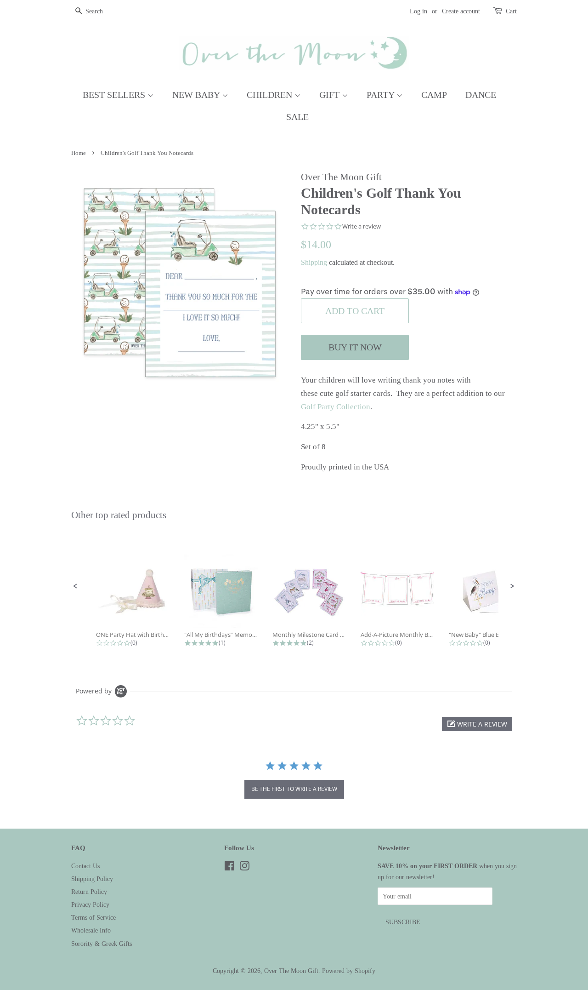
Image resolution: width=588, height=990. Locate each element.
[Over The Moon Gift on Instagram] (244, 867)
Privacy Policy (90, 904)
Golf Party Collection (335, 406)
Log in (418, 11)
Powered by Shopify (348, 970)
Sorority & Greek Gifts (101, 943)
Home (78, 153)
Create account (461, 11)
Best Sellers (115, 95)
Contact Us (85, 866)
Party (381, 95)
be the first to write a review (294, 789)
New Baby (197, 95)
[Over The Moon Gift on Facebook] (229, 867)
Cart (511, 11)
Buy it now (355, 347)
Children (270, 95)
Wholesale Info (91, 930)
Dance (480, 95)
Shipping (314, 262)
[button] (75, 586)
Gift (330, 95)
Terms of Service (93, 917)
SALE (297, 117)
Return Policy (89, 891)
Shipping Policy (92, 878)
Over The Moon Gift (291, 970)
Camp (434, 95)
